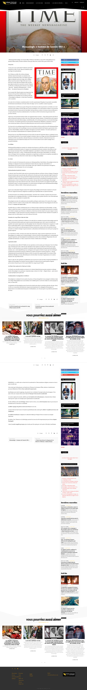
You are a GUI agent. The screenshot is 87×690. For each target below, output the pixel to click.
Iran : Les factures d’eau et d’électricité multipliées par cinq (68, 231)
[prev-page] (42, 358)
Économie (63, 195)
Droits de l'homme (65, 216)
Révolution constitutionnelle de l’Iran (69, 168)
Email (49, 673)
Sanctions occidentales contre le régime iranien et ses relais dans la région (69, 198)
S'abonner (76, 64)
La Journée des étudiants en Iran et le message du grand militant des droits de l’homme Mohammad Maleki (54, 338)
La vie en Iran (39, 44)
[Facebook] (82, 7)
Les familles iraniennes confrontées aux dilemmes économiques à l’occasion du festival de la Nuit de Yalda (12, 338)
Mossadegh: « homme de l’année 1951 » (70, 177)
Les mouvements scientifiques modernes (70, 171)
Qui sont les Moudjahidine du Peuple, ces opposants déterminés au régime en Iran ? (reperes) (70, 186)
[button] (72, 2)
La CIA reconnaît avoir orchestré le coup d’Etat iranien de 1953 (19, 307)
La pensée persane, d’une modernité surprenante (44, 307)
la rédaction (11, 344)
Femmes (62, 238)
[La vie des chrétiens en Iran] (32, 328)
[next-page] (45, 358)
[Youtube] (18, 669)
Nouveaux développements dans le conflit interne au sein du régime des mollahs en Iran (75, 338)
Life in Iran (34, 44)
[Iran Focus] (9, 3)
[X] (84, 7)
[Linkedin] (50, 55)
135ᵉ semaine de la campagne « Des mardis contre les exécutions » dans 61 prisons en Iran (69, 220)
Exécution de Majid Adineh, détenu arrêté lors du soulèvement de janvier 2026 (70, 254)
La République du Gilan (66, 169)
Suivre (77, 62)
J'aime (77, 59)
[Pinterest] (48, 55)
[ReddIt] (53, 55)
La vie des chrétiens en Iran (33, 336)
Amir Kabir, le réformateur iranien (68, 175)
